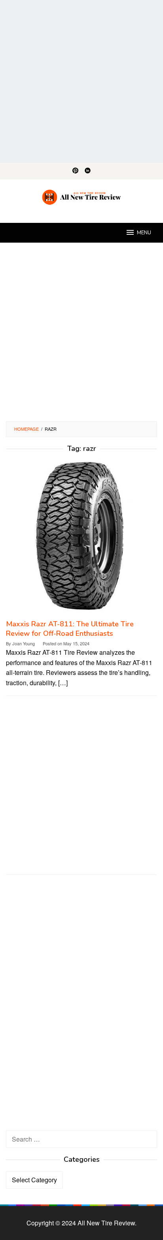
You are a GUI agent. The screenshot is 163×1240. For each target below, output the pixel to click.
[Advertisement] (81, 81)
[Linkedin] (88, 171)
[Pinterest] (75, 171)
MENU (144, 232)
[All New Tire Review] (81, 196)
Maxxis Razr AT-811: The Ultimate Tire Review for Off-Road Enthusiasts (70, 628)
